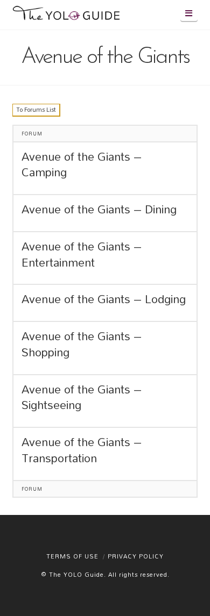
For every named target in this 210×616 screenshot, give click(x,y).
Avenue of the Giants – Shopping (82, 344)
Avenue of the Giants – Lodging (104, 299)
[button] (189, 13)
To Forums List (36, 110)
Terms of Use (72, 556)
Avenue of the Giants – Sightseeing (82, 398)
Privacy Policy (136, 556)
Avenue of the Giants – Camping (82, 165)
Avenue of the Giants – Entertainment (82, 255)
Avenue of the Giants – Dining (99, 210)
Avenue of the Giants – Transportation (82, 450)
